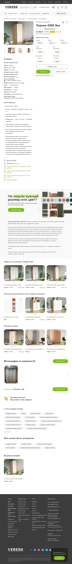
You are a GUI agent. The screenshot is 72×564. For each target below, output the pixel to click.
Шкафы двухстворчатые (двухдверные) (30, 447)
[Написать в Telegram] (53, 7)
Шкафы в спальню (35, 413)
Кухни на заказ (21, 506)
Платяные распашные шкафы (48, 424)
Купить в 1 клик (60, 71)
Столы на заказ (21, 513)
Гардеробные (11, 523)
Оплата (34, 508)
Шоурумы (37, 2)
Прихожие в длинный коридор (44, 444)
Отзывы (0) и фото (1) (49, 29)
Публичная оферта (12, 180)
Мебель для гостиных (13, 530)
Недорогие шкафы (30, 424)
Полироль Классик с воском (11, 317)
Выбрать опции (52, 66)
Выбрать (40, 52)
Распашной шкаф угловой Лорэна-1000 (14, 349)
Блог (45, 2)
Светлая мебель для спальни (13, 421)
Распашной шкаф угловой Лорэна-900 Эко (58, 285)
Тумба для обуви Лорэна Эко (33, 317)
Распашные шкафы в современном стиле (51, 421)
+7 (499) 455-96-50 (54, 502)
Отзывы (34, 504)
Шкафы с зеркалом (49, 447)
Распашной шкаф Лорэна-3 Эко (12, 285)
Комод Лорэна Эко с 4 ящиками (55, 317)
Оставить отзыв (60, 389)
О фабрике (24, 2)
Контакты (50, 2)
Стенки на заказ (22, 510)
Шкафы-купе (11, 519)
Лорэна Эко (16, 163)
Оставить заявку (16, 210)
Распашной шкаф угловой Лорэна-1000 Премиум (38, 349)
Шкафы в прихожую (26, 444)
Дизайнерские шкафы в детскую (13, 428)
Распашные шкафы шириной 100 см (48, 417)
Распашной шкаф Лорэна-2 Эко (33, 285)
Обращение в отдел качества (39, 525)
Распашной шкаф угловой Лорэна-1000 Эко (15, 479)
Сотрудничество (36, 513)
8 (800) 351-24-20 (54, 504)
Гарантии (34, 510)
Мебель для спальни (31, 421)
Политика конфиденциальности (39, 515)
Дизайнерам (58, 2)
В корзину (43, 71)
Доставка (31, 2)
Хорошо (59, 558)
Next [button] (66, 273)
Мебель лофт (11, 536)
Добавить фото (60, 361)
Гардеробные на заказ (23, 508)
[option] (14, 277)
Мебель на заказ (22, 501)
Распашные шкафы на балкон (13, 424)
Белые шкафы (49, 413)
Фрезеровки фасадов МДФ (38, 527)
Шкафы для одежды (11, 413)
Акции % (65, 2)
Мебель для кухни (12, 534)
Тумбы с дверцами (10, 447)
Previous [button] (5, 306)
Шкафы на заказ (22, 504)
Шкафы (23, 413)
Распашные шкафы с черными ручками (36, 428)
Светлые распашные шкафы (12, 417)
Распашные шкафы (29, 417)
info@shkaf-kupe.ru (55, 506)
